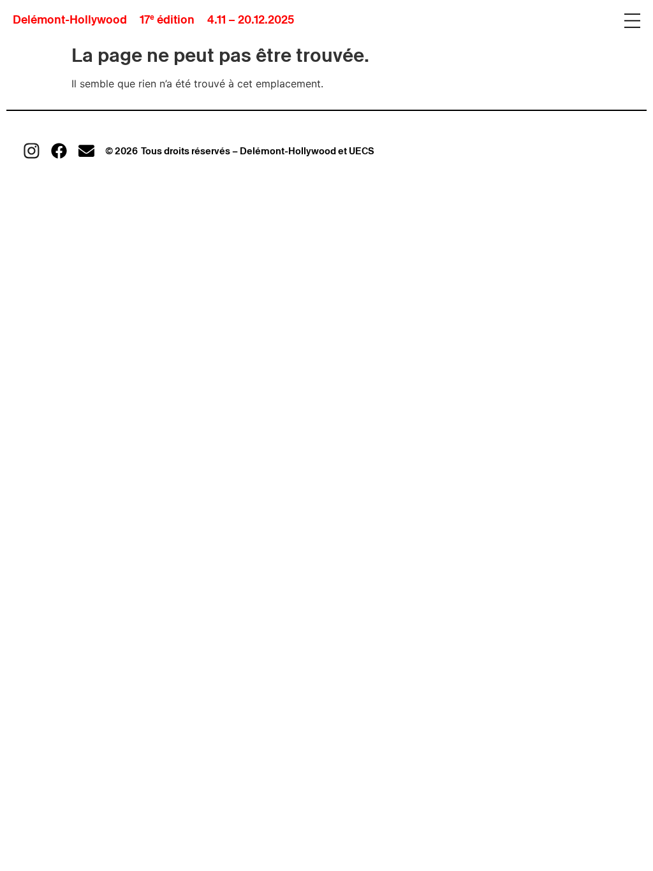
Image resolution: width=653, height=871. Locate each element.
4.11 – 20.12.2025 (250, 19)
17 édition (167, 19)
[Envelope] (86, 151)
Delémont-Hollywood (70, 19)
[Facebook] (59, 151)
